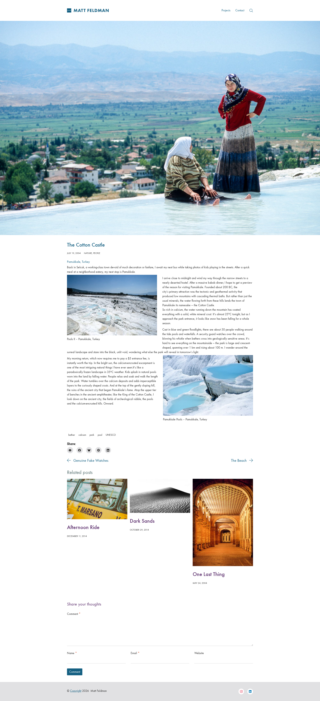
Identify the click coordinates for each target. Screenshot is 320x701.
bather (71, 434)
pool (100, 434)
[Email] (70, 450)
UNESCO (111, 434)
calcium (82, 434)
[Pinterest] (98, 450)
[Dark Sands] (160, 496)
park (92, 434)
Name (72, 653)
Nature (88, 253)
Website (199, 653)
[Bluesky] (89, 450)
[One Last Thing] (223, 522)
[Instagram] (241, 691)
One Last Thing (209, 574)
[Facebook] (79, 450)
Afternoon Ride (83, 527)
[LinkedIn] (108, 450)
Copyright (75, 691)
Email (135, 653)
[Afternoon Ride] (97, 499)
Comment (73, 614)
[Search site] (251, 10)
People (96, 253)
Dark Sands (142, 521)
